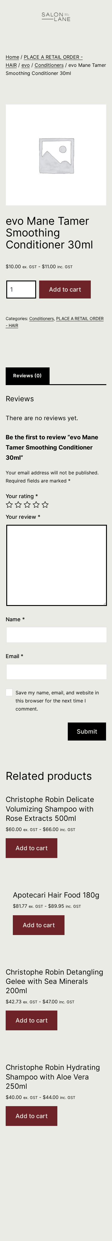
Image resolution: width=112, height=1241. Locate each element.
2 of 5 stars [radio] (18, 504)
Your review (23, 517)
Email (14, 656)
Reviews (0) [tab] (27, 376)
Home (12, 57)
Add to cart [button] (31, 848)
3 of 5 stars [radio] (27, 504)
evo (26, 65)
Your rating (22, 496)
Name (15, 619)
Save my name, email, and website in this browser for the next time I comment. (57, 701)
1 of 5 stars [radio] (9, 504)
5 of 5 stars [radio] (45, 504)
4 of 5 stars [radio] (36, 504)
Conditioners (49, 65)
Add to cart (65, 289)
